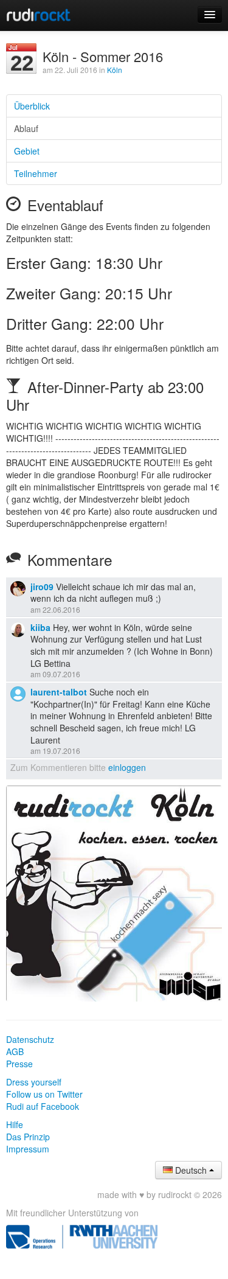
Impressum (27, 1149)
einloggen (127, 767)
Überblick (32, 106)
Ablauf (26, 128)
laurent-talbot (58, 692)
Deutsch (191, 1170)
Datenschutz (30, 1039)
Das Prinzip (28, 1137)
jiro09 (42, 586)
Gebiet (27, 151)
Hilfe (14, 1124)
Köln (114, 69)
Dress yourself (33, 1082)
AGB (15, 1051)
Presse (19, 1064)
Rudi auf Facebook (42, 1106)
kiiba (40, 627)
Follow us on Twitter (44, 1094)
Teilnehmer (35, 173)
